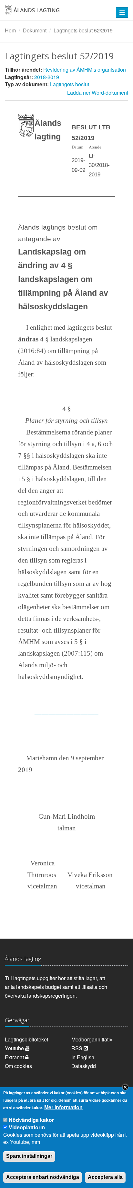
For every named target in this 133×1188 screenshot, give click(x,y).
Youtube (15, 1048)
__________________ (66, 712)
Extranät (15, 1057)
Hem (10, 30)
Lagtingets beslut (69, 84)
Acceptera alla (105, 1177)
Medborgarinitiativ (91, 1039)
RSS (77, 1048)
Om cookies (18, 1066)
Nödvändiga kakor (31, 1119)
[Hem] (55, 12)
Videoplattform (27, 1127)
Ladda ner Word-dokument (97, 92)
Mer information (63, 1107)
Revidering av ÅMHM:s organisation (84, 69)
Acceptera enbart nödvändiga (42, 1177)
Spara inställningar (29, 1156)
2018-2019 (46, 77)
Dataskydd (83, 1066)
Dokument (34, 30)
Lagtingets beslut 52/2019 (83, 30)
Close (125, 1087)
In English (82, 1057)
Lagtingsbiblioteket (26, 1039)
